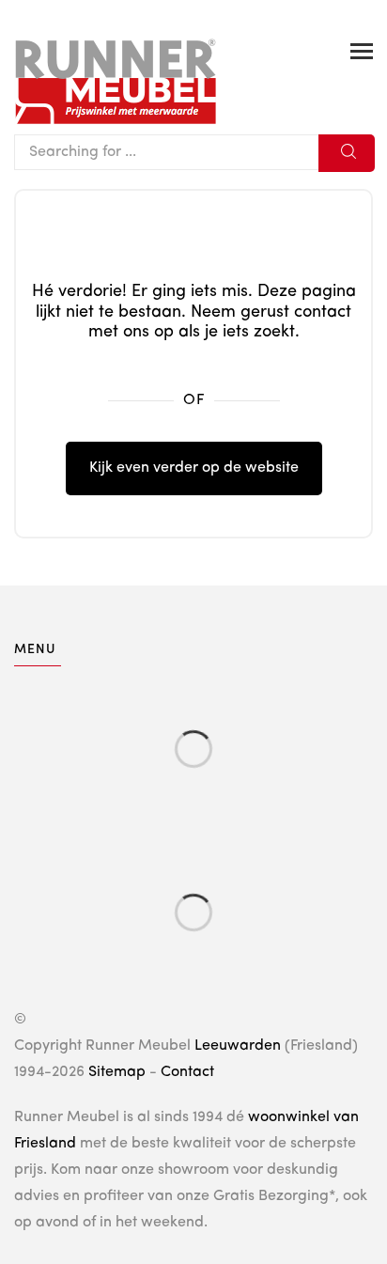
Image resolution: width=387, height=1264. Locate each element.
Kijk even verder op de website (194, 468)
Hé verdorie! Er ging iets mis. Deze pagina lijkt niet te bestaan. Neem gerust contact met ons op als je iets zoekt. (194, 311)
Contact (187, 1072)
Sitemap (117, 1072)
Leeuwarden (237, 1045)
